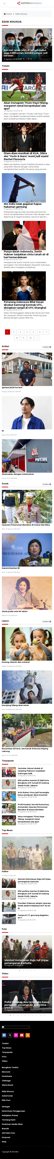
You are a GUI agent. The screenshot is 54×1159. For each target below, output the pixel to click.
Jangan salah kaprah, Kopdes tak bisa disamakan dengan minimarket (21, 472)
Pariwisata (7, 1076)
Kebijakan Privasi (10, 1115)
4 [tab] (31, 970)
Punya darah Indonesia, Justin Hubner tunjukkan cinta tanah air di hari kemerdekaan (26, 254)
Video (5, 973)
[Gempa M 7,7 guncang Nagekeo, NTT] (9, 919)
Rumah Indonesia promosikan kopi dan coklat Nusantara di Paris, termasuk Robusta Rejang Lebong (25, 748)
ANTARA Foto (8, 1133)
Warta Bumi (7, 1085)
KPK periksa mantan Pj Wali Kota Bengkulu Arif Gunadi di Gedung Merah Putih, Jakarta (33, 783)
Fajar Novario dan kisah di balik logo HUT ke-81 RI (26, 429)
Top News (7, 830)
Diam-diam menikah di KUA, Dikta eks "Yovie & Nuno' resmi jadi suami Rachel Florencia (26, 156)
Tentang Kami (8, 1120)
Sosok (5, 483)
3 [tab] (27, 970)
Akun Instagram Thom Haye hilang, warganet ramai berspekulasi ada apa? (26, 105)
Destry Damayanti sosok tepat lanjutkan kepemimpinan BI (22, 566)
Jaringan (6, 1107)
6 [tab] (29, 1015)
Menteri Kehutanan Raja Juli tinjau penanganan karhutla (26, 962)
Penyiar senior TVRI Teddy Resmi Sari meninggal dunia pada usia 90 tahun (26, 610)
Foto (4, 929)
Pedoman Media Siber (12, 1124)
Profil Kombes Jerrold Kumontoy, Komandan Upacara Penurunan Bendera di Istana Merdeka (26, 523)
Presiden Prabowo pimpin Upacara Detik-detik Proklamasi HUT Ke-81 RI (34, 906)
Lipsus (5, 621)
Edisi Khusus (21, 14)
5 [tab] (34, 970)
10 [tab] (44, 1015)
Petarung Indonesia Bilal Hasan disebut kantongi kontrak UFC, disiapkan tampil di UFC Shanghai (25, 304)
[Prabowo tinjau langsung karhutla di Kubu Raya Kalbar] (27, 853)
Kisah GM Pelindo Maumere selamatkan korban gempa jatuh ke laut (26, 386)
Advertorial (7, 1096)
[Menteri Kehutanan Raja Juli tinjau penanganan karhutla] (9, 882)
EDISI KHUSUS (11, 21)
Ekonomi (6, 1072)
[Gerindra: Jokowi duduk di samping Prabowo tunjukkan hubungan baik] (9, 772)
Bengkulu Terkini (10, 1067)
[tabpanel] (27, 45)
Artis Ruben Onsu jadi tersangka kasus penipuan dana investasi (33, 793)
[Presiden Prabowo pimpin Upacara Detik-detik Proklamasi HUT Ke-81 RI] (9, 907)
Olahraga (6, 1081)
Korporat (6, 1137)
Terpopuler (8, 761)
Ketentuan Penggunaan (13, 1111)
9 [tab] (40, 1015)
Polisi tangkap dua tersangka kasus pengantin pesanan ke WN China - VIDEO (26, 1005)
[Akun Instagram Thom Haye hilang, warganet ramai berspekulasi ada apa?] (24, 87)
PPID (4, 1142)
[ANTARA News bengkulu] (29, 3)
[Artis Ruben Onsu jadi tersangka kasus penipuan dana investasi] (9, 796)
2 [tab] (23, 970)
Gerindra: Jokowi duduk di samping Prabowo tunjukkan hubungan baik (31, 771)
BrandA (5, 1128)
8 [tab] (36, 1015)
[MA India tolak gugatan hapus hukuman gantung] (24, 187)
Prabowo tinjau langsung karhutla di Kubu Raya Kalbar (26, 870)
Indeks (46, 347)
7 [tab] (32, 1015)
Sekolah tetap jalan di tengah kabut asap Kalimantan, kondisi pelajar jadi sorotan (26, 53)
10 (31, 338)
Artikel (5, 346)
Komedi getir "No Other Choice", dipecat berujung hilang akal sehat (22, 703)
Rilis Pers (6, 1100)
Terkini (5, 1043)
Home (9, 14)
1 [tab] (19, 970)
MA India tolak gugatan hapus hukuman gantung (23, 205)
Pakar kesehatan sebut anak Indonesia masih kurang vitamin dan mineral (25, 660)
